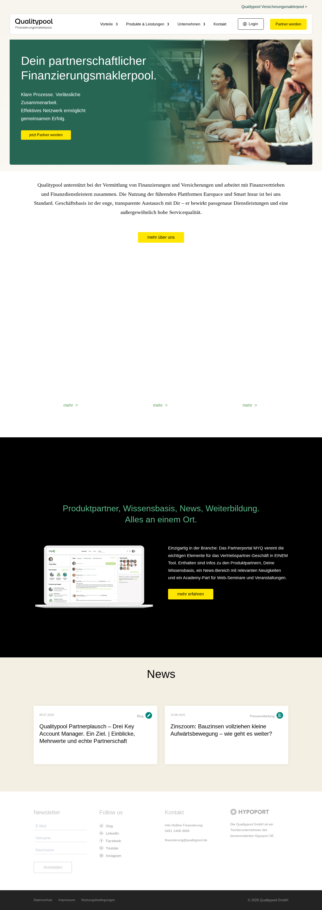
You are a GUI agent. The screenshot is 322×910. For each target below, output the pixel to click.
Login (253, 24)
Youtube (111, 848)
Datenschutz (43, 900)
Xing (109, 826)
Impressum (66, 900)
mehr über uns (161, 237)
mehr (68, 405)
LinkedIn (112, 833)
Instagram (113, 856)
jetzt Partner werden (46, 135)
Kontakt (220, 24)
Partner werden (288, 24)
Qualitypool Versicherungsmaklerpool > (274, 6)
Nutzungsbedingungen (98, 900)
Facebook (113, 841)
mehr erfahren (190, 594)
